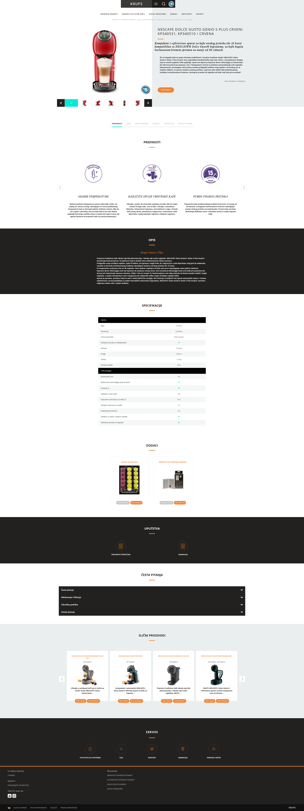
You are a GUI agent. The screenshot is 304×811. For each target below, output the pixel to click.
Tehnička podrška (69, 604)
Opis (129, 123)
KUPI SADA (166, 90)
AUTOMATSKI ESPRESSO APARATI (121, 780)
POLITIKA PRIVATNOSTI (38, 808)
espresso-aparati (128, 20)
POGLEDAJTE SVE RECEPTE (18, 785)
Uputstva (169, 123)
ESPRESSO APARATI (109, 14)
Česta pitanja (185, 123)
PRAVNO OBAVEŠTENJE (69, 808)
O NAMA (11, 775)
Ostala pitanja (68, 612)
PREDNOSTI (117, 123)
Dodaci (173, 14)
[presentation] (61, 103)
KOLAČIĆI (53, 808)
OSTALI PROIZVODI (157, 14)
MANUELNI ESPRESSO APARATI (120, 775)
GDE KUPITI (187, 14)
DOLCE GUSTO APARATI (146, 20)
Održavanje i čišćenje (71, 597)
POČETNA (115, 20)
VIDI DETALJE (136, 502)
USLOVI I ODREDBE (20, 808)
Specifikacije (141, 123)
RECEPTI (200, 14)
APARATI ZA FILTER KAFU (133, 14)
